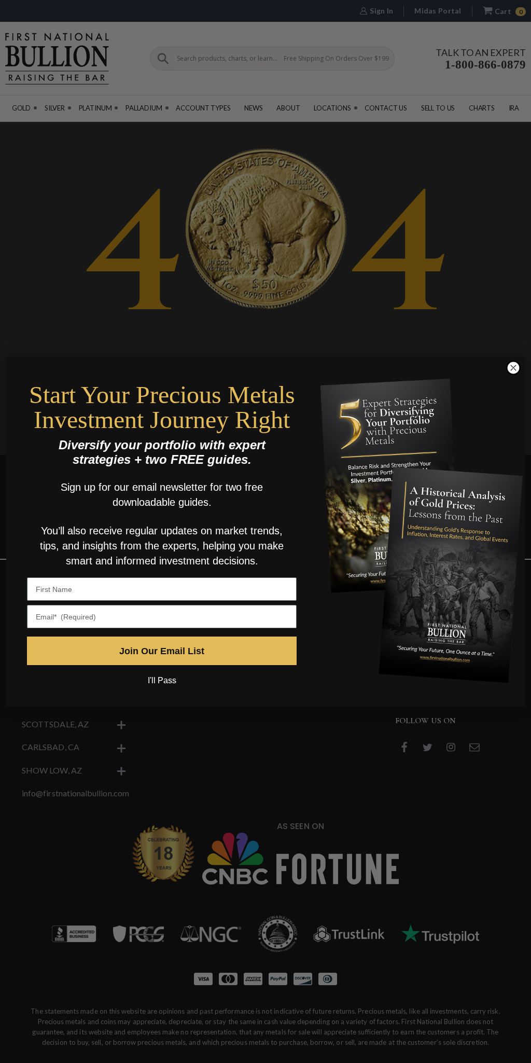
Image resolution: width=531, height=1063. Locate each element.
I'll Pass (162, 680)
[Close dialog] (513, 368)
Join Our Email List (161, 651)
